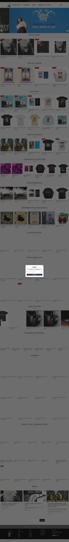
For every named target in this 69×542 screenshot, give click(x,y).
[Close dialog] (42, 265)
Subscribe (34, 274)
